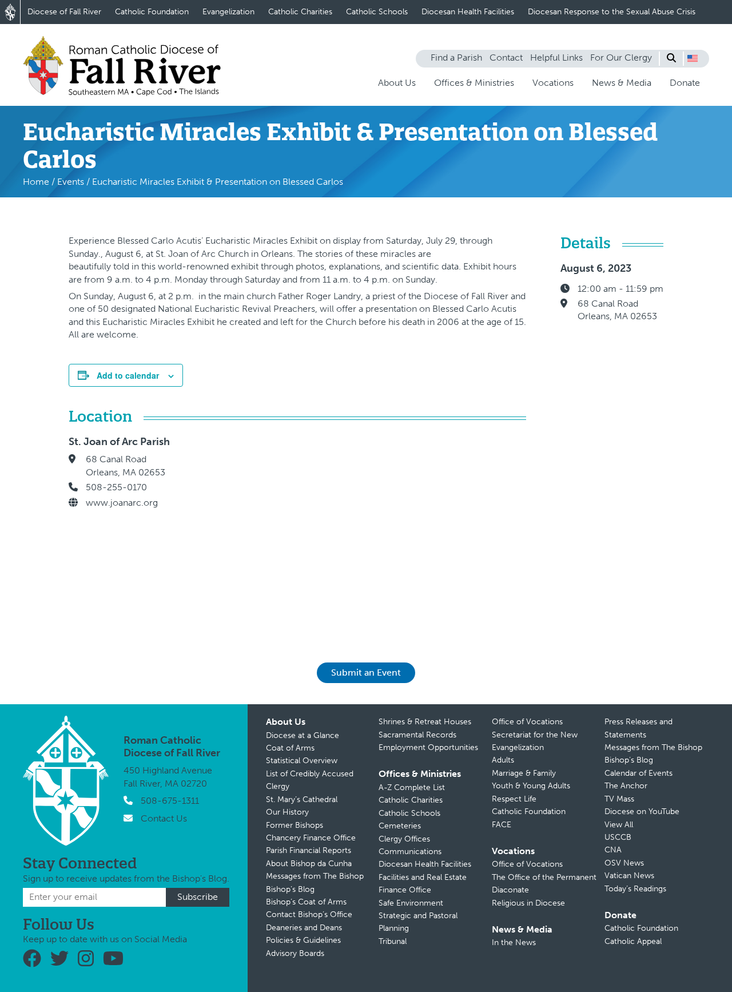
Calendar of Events (638, 773)
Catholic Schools (377, 12)
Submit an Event (366, 672)
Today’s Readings (635, 889)
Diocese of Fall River (64, 12)
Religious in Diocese (528, 903)
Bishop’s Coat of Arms (306, 902)
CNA (613, 850)
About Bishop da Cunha (309, 863)
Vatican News (629, 875)
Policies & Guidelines (303, 940)
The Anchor (625, 786)
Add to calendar (128, 375)
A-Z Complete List (412, 787)
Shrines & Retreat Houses (425, 722)
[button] (692, 58)
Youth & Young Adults (531, 786)
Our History (287, 812)
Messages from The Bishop (315, 876)
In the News (514, 942)
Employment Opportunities (428, 747)
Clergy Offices (404, 839)
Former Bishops (294, 825)
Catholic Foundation (152, 12)
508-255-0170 (116, 487)
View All (618, 825)
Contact (506, 57)
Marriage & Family (524, 773)
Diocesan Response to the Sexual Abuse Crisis (611, 12)
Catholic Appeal (633, 941)
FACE (501, 825)
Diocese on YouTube (641, 811)
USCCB (617, 837)
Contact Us (164, 818)
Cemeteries (400, 826)
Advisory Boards (295, 953)
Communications (410, 851)
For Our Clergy (621, 57)
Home (36, 181)
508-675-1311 (170, 800)
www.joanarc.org (122, 502)
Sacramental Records (417, 735)
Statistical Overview (301, 760)
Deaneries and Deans (304, 928)
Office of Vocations (527, 722)
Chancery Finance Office (311, 838)
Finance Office (405, 890)
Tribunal (393, 941)
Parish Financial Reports (308, 850)
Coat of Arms (290, 748)
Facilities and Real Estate (423, 877)
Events (70, 181)
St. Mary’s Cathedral (301, 799)
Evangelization (228, 12)
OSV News (624, 863)
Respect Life (514, 799)
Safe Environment (411, 903)
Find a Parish (456, 57)
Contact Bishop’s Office (309, 914)
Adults (503, 760)
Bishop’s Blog (290, 889)
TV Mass (619, 799)
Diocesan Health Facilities (467, 12)
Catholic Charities (300, 12)
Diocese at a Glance (302, 735)
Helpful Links (556, 57)
